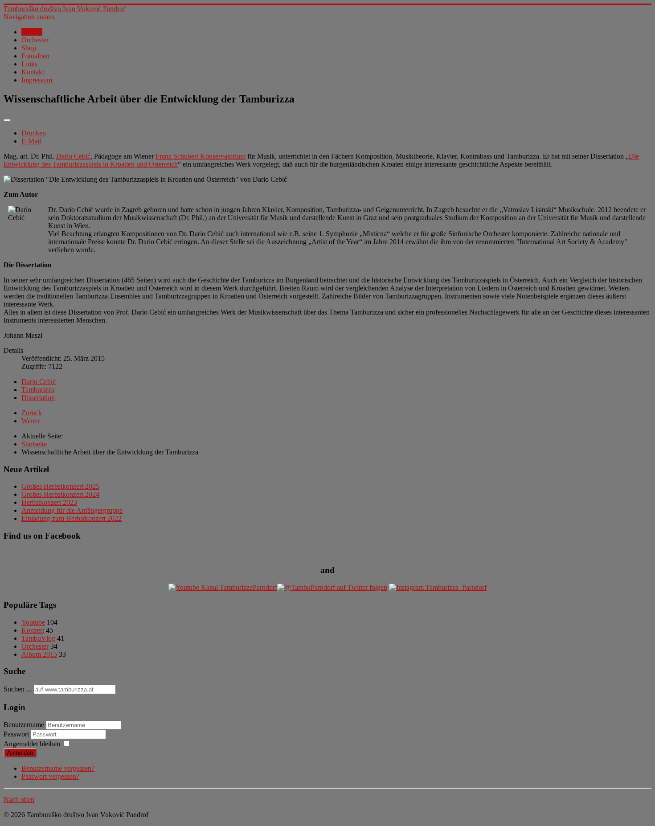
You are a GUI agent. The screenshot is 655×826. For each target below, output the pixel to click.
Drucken (33, 133)
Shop (28, 48)
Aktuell (31, 32)
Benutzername (24, 724)
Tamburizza (37, 389)
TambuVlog (38, 638)
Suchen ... (18, 689)
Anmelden (20, 752)
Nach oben (19, 799)
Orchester (35, 40)
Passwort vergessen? (50, 776)
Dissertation (38, 397)
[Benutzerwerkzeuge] (7, 120)
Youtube (33, 622)
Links (29, 64)
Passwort (17, 734)
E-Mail (31, 141)
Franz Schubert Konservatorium (201, 156)
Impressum (36, 80)
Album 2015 (39, 654)
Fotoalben (35, 56)
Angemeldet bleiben (32, 744)
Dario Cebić (73, 156)
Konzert (32, 630)
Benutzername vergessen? (57, 768)
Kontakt (32, 72)
